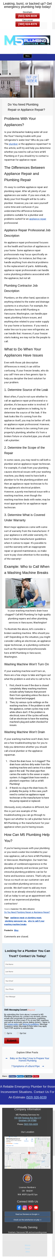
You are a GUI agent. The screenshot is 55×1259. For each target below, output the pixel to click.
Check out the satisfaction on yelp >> (27, 1220)
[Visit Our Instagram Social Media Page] (24, 1207)
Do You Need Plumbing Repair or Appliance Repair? (27, 912)
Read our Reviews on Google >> (27, 1214)
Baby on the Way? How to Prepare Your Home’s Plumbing (29, 1059)
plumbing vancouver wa (15, 921)
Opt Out (23, 1033)
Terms (27, 1251)
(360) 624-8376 (27, 24)
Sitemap (27, 1245)
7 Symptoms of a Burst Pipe (25, 1066)
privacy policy (13, 1024)
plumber (13, 144)
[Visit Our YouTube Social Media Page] (36, 1207)
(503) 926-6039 (27, 16)
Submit (11, 1040)
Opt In (9, 1033)
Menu (27, 56)
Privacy (27, 1248)
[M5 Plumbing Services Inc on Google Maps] (27, 1168)
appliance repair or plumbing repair (25, 918)
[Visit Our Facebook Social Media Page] (19, 1207)
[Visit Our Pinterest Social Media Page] (30, 1207)
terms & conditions (31, 1024)
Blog (16, 930)
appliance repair (37, 219)
